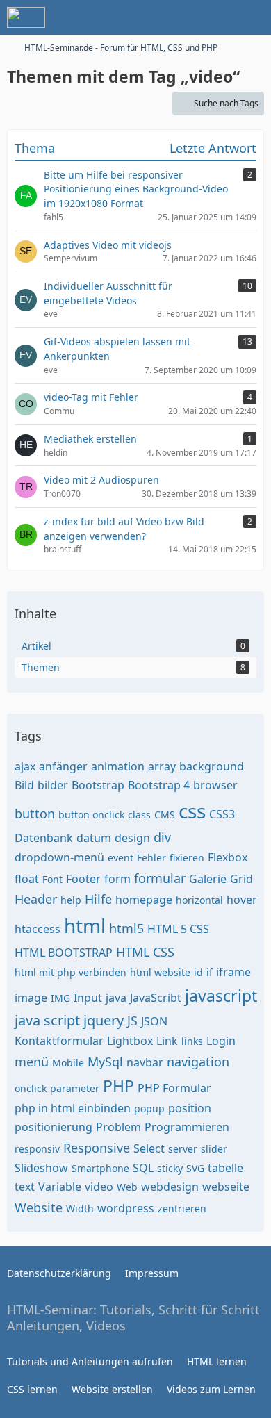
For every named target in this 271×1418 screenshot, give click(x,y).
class (139, 814)
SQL (143, 1168)
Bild (24, 785)
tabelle (225, 1168)
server (182, 1148)
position (189, 1108)
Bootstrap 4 (159, 785)
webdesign (170, 1186)
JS (132, 1020)
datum (93, 838)
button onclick (91, 814)
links (192, 1041)
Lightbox (130, 1040)
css (192, 811)
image (31, 997)
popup (149, 1108)
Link (167, 1040)
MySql (105, 1061)
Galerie (208, 879)
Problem (118, 1127)
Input (88, 997)
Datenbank (44, 838)
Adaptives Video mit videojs (108, 245)
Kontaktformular (59, 1040)
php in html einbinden (73, 1108)
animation (118, 766)
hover (242, 899)
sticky (170, 1168)
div (162, 837)
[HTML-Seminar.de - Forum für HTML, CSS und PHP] (26, 17)
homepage (143, 899)
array (162, 766)
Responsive (96, 1147)
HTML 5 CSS (178, 929)
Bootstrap (98, 785)
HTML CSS (145, 951)
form (117, 879)
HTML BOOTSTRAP (64, 952)
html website (160, 972)
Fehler (151, 857)
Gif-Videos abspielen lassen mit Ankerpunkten (117, 349)
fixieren (187, 857)
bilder (53, 785)
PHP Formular (174, 1088)
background (211, 766)
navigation (198, 1061)
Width (80, 1208)
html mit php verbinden (70, 972)
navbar (144, 1062)
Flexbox (227, 857)
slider (214, 1148)
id (198, 972)
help (70, 900)
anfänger (63, 766)
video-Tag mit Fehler (91, 397)
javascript (221, 995)
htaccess (37, 929)
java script (47, 1020)
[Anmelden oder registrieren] (218, 17)
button (35, 813)
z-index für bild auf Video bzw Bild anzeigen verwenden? (124, 529)
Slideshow (41, 1168)
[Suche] (183, 17)
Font (52, 879)
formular (160, 878)
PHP (118, 1086)
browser (215, 785)
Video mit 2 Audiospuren (101, 479)
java (116, 997)
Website (39, 1207)
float (27, 879)
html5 (126, 928)
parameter (74, 1088)
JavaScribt (155, 997)
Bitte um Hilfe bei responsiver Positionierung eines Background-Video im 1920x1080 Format (136, 189)
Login (221, 1040)
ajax (25, 766)
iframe (233, 972)
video (99, 1186)
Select (149, 1148)
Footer (83, 879)
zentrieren (182, 1208)
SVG (195, 1168)
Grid (241, 879)
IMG (60, 998)
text (25, 1186)
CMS (164, 814)
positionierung (53, 1127)
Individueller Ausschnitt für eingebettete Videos (108, 293)
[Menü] (253, 17)
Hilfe (98, 899)
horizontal (199, 900)
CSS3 (222, 814)
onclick (31, 1088)
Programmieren (187, 1127)
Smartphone (100, 1168)
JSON (154, 1021)
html (85, 925)
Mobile (68, 1062)
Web (127, 1187)
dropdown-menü (59, 857)
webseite (225, 1186)
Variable (59, 1186)
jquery (103, 1020)
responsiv (37, 1148)
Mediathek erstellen (90, 438)
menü (32, 1061)
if (209, 972)
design (132, 838)
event (120, 857)
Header (36, 899)
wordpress (125, 1208)
